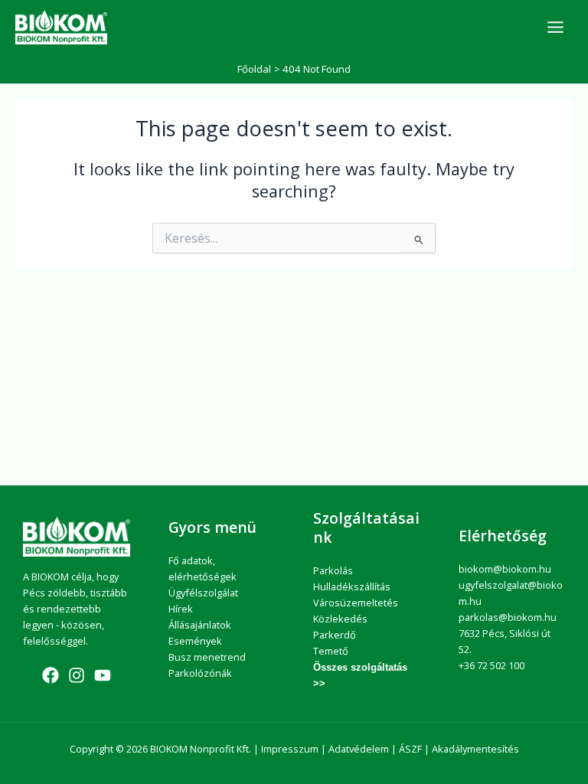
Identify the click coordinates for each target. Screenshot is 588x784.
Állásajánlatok (199, 625)
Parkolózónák (200, 673)
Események (195, 641)
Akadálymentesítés (475, 749)
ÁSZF (410, 749)
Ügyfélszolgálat (203, 592)
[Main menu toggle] (555, 27)
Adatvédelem (358, 749)
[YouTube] (102, 675)
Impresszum (289, 749)
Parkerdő (334, 635)
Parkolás (333, 570)
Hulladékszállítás (351, 586)
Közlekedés (340, 619)
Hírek (180, 609)
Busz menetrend (207, 657)
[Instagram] (76, 675)
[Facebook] (50, 675)
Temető (330, 651)
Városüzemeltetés (355, 602)
